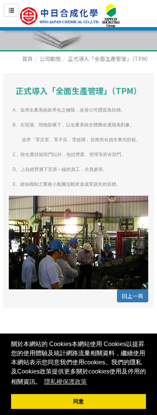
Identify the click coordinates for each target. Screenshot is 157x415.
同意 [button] (78, 401)
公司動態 (50, 58)
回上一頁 (132, 296)
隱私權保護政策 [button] (65, 381)
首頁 (27, 58)
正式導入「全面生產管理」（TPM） (109, 58)
